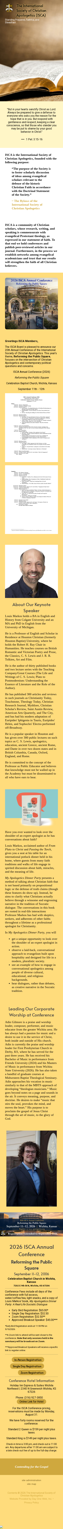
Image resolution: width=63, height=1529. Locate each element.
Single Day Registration (27, 1366)
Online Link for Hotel (31, 1401)
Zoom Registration (32, 1372)
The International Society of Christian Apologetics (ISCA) (31, 10)
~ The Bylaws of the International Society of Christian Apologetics (27, 204)
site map (31, 1484)
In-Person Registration (27, 1360)
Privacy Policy (31, 1502)
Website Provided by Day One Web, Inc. (31, 1498)
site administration (31, 1480)
